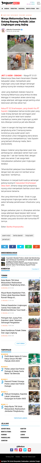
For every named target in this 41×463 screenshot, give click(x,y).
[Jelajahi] (38, 3)
